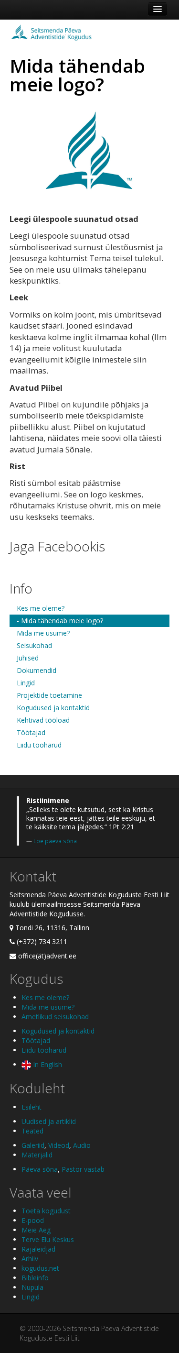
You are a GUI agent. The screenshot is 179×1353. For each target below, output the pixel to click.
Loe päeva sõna (55, 841)
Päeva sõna (39, 1169)
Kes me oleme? (40, 608)
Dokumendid (36, 670)
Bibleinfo (35, 1277)
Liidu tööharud (39, 744)
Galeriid (32, 1145)
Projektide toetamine (49, 695)
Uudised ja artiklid (48, 1121)
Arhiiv (29, 1258)
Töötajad (31, 732)
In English (46, 1064)
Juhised (28, 657)
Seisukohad (34, 645)
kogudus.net (40, 1268)
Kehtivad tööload (43, 720)
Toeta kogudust (46, 1210)
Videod (58, 1145)
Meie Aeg (36, 1229)
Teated (32, 1130)
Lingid (26, 682)
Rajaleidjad (38, 1249)
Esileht (31, 1106)
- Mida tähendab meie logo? (60, 620)
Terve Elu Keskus (47, 1239)
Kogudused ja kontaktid (53, 707)
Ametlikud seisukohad (55, 1016)
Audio (82, 1145)
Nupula (32, 1287)
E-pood (32, 1220)
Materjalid (37, 1154)
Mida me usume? (43, 633)
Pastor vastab (83, 1169)
